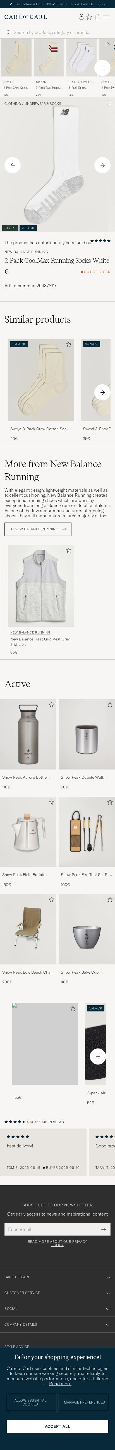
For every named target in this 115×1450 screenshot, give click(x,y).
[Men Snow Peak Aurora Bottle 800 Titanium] (28, 734)
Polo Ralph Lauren (81, 82)
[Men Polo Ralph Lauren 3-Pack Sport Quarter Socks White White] (81, 57)
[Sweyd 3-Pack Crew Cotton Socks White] (41, 424)
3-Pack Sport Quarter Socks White (82, 88)
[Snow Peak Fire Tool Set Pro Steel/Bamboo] (87, 870)
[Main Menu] (106, 17)
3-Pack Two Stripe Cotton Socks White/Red (47, 88)
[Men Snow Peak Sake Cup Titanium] (87, 929)
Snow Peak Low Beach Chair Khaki (27, 972)
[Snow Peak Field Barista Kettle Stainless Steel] (28, 870)
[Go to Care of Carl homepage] (25, 17)
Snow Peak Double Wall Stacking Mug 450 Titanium (85, 777)
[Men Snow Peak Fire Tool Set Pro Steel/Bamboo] (87, 832)
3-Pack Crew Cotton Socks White (16, 88)
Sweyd (8, 82)
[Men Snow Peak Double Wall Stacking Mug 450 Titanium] (87, 734)
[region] (57, 1152)
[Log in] (81, 17)
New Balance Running (26, 252)
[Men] (45, 1044)
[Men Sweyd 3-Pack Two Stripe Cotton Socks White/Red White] (49, 57)
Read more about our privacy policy (57, 1243)
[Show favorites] (89, 17)
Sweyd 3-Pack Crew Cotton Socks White (40, 429)
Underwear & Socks (43, 104)
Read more (60, 1383)
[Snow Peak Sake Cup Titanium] (87, 968)
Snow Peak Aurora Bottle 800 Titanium (24, 777)
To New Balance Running (34, 529)
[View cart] (97, 17)
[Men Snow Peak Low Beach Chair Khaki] (28, 929)
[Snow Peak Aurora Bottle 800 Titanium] (28, 773)
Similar (37, 319)
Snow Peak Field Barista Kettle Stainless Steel (23, 875)
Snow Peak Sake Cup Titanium (80, 972)
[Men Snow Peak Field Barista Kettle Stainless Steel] (28, 832)
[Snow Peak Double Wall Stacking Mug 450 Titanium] (87, 773)
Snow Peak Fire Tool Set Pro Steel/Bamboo (86, 875)
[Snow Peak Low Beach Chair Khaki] (28, 968)
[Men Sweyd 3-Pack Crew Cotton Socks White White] (16, 57)
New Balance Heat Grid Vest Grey (40, 639)
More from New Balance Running (53, 470)
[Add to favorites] (67, 345)
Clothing (12, 104)
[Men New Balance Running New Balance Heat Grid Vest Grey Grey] (41, 586)
